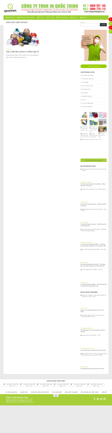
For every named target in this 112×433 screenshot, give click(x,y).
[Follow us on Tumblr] (94, 399)
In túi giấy (84, 92)
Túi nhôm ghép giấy (87, 103)
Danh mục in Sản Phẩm (26, 17)
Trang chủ (11, 17)
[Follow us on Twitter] (101, 399)
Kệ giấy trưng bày (87, 96)
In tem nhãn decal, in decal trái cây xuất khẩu (93, 350)
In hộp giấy (9, 49)
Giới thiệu (50, 17)
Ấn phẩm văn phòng (87, 75)
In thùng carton (86, 89)
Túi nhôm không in (87, 106)
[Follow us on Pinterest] (104, 399)
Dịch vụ (41, 17)
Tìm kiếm (82, 22)
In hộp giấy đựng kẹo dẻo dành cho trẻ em (92, 368)
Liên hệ (84, 17)
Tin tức (74, 17)
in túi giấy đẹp (57, 392)
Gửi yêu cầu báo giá (93, 66)
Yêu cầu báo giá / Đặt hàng (89, 392)
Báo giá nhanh (63, 17)
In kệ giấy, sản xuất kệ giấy (40, 392)
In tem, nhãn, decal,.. (88, 85)
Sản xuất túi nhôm (71, 392)
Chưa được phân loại (88, 78)
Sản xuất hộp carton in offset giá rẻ (22, 52)
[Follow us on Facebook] (98, 399)
